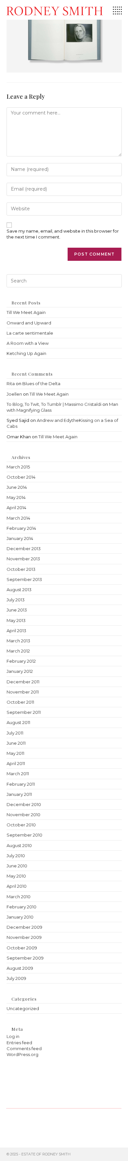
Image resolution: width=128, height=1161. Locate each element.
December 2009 (24, 927)
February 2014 (21, 528)
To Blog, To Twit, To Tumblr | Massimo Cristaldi (54, 404)
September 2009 (25, 958)
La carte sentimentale (30, 333)
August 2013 (19, 589)
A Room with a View (28, 343)
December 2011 (23, 681)
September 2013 (24, 579)
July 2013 (16, 599)
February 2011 (21, 784)
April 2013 (16, 630)
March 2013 (18, 640)
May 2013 (16, 620)
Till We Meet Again (26, 312)
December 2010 (24, 804)
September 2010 (24, 835)
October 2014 (21, 477)
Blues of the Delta (41, 383)
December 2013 (24, 548)
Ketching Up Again (26, 353)
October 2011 (20, 702)
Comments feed (24, 1048)
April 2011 (16, 763)
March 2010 (19, 896)
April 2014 (16, 507)
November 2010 (23, 814)
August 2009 (20, 968)
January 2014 (20, 538)
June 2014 (17, 487)
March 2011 (18, 773)
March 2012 (18, 650)
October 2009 (22, 947)
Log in (13, 1036)
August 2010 (19, 845)
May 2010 (16, 876)
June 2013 (17, 609)
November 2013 (23, 558)
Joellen (14, 394)
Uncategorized (23, 1008)
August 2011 (18, 722)
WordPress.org (22, 1054)
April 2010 (17, 886)
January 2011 (19, 794)
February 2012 (21, 661)
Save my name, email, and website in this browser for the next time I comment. (63, 233)
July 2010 (16, 855)
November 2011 (23, 692)
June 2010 (17, 865)
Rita (11, 383)
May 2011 (15, 753)
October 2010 (21, 824)
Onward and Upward (29, 322)
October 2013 (21, 569)
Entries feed (19, 1042)
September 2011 (24, 712)
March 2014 (18, 518)
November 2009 (24, 937)
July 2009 (16, 978)
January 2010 (20, 917)
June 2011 (16, 743)
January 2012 (20, 671)
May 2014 (16, 497)
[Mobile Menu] (117, 12)
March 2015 (18, 466)
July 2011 (15, 733)
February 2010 (21, 906)
